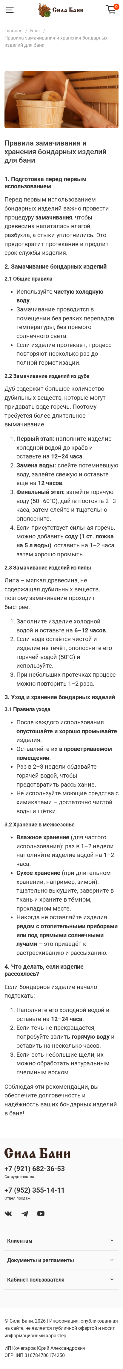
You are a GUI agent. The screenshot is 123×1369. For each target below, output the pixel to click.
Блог (35, 31)
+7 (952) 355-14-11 (34, 1190)
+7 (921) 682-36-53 (34, 1168)
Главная (13, 31)
